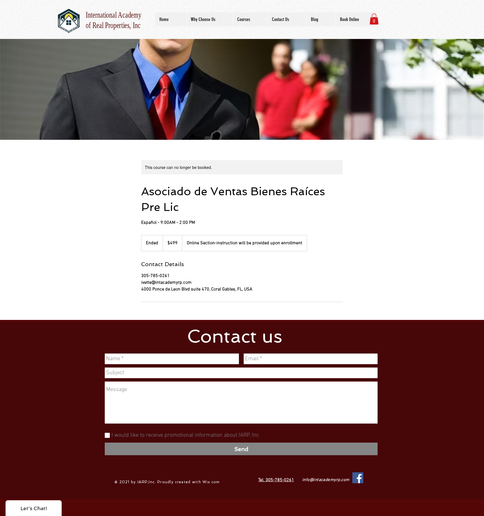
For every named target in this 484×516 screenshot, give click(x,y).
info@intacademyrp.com (325, 479)
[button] (374, 18)
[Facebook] (357, 477)
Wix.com (211, 482)
